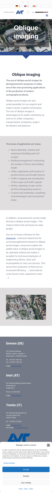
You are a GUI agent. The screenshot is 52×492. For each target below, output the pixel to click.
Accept (26, 469)
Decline (26, 476)
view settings (26, 483)
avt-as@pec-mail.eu (21, 429)
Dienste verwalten (9, 463)
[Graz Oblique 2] (26, 296)
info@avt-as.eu (16, 368)
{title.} (21, 488)
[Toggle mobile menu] (47, 15)
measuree (11, 238)
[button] (48, 445)
